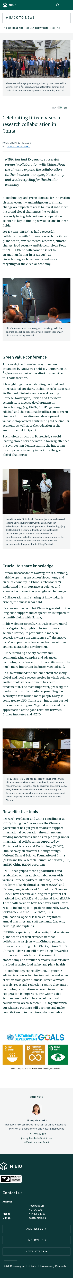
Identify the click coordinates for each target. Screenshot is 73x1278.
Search (57, 5)
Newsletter (35, 1251)
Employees (35, 1240)
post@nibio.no (37, 1217)
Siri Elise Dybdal (18, 146)
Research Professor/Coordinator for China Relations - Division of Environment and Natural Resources (36, 1124)
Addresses (35, 1228)
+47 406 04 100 (37, 1213)
